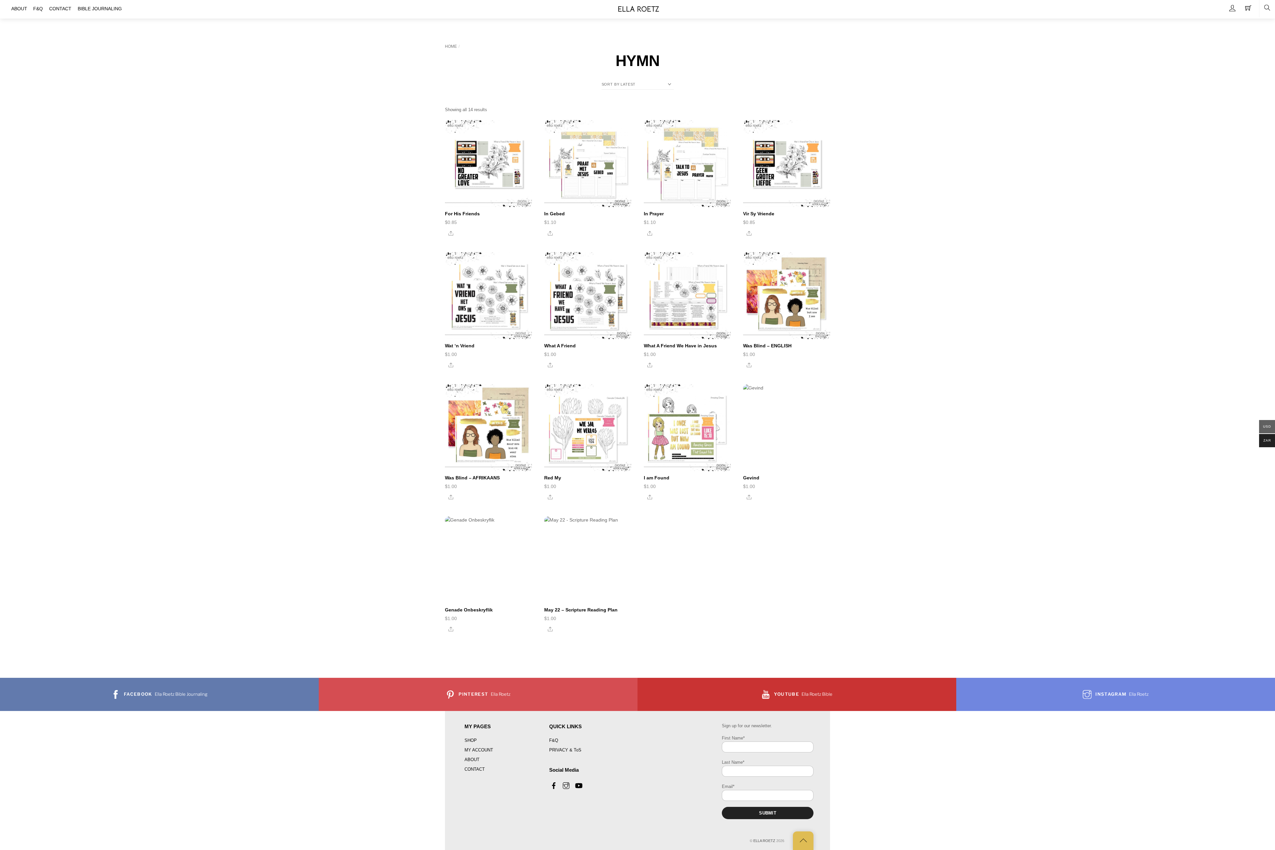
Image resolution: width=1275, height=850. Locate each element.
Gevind (751, 477)
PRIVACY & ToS (565, 749)
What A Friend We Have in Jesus (680, 345)
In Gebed (554, 213)
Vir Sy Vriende (758, 213)
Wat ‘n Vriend (459, 345)
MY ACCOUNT (479, 749)
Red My (552, 477)
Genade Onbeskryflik (469, 609)
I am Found (656, 477)
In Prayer (654, 213)
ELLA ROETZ (764, 841)
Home (451, 46)
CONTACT (475, 769)
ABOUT (472, 759)
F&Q (553, 740)
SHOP (471, 740)
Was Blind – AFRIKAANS (472, 477)
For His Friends (462, 213)
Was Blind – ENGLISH (767, 345)
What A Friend (560, 345)
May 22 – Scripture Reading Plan (581, 609)
